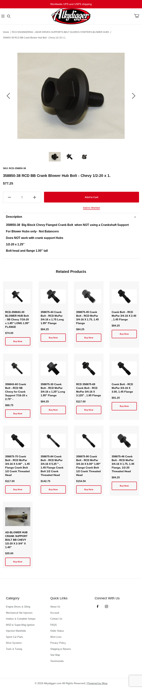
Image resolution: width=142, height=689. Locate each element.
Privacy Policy (58, 642)
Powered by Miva (97, 683)
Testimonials (57, 661)
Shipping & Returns (60, 649)
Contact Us (56, 618)
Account (54, 612)
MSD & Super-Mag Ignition (20, 624)
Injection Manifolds (16, 630)
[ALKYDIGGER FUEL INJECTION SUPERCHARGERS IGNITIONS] (71, 16)
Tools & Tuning (14, 649)
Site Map (55, 655)
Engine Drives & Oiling (18, 606)
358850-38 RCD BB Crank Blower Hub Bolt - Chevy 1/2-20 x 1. (34, 37)
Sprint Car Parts (14, 637)
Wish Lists (56, 637)
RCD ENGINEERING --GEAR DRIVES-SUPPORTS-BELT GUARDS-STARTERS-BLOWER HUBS (60, 32)
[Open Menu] (3, 16)
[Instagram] (106, 606)
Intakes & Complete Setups (21, 618)
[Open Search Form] (9, 16)
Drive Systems (14, 642)
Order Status (57, 630)
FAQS (53, 624)
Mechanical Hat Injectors (19, 612)
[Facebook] (98, 606)
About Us (55, 606)
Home (6, 32)
